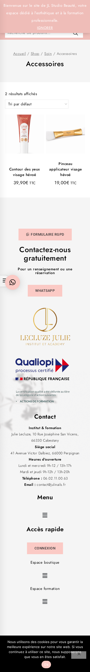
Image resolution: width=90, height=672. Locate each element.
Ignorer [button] (45, 27)
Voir (26, 144)
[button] (45, 515)
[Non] (78, 655)
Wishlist (26, 121)
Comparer (27, 133)
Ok (46, 665)
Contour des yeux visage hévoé (24, 172)
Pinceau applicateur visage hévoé (65, 169)
